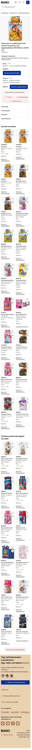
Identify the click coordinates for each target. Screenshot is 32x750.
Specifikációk (5, 118)
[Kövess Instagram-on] (3, 723)
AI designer (25, 712)
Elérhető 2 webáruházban (5, 160)
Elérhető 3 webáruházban (5, 192)
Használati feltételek (23, 735)
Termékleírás (5, 110)
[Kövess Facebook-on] (8, 723)
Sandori (5, 78)
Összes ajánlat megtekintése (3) (14, 92)
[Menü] (28, 2)
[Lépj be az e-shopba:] (15, 28)
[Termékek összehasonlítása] (16, 2)
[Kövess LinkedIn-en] (18, 723)
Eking (4, 63)
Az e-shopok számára (10, 702)
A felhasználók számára (11, 696)
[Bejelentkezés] (23, 2)
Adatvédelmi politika (23, 732)
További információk (22, 326)
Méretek (4, 114)
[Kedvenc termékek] (19, 2)
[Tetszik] (12, 131)
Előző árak (4, 106)
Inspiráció (15, 712)
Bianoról (5, 690)
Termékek (5, 712)
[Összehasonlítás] (12, 134)
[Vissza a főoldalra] (5, 2)
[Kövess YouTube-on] (13, 723)
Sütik (28, 730)
